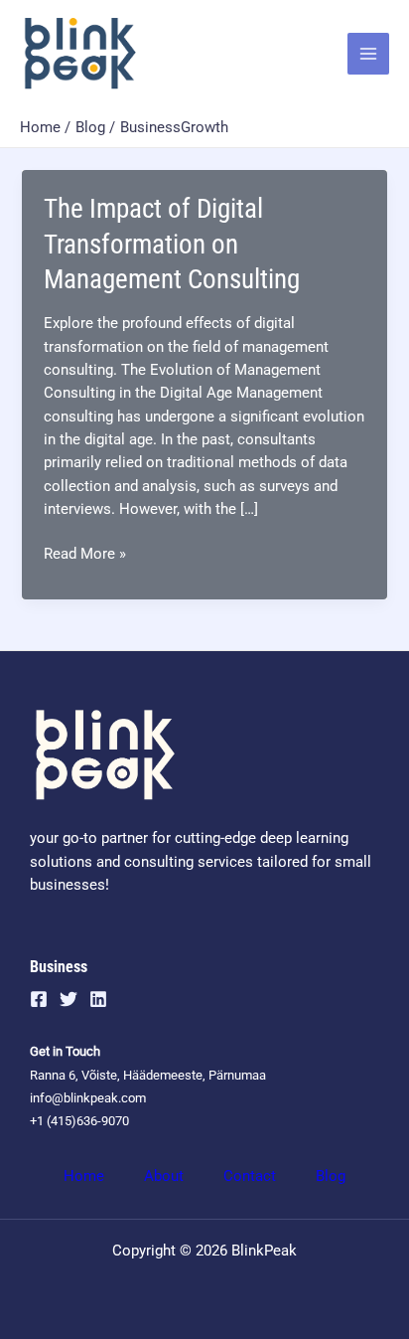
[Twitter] (68, 999)
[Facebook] (39, 999)
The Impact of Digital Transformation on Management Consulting (172, 244)
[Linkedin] (98, 999)
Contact (249, 1176)
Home (84, 1176)
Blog (330, 1176)
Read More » (85, 555)
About (164, 1176)
